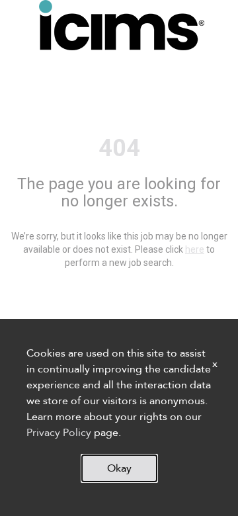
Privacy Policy (58, 432)
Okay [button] (119, 468)
